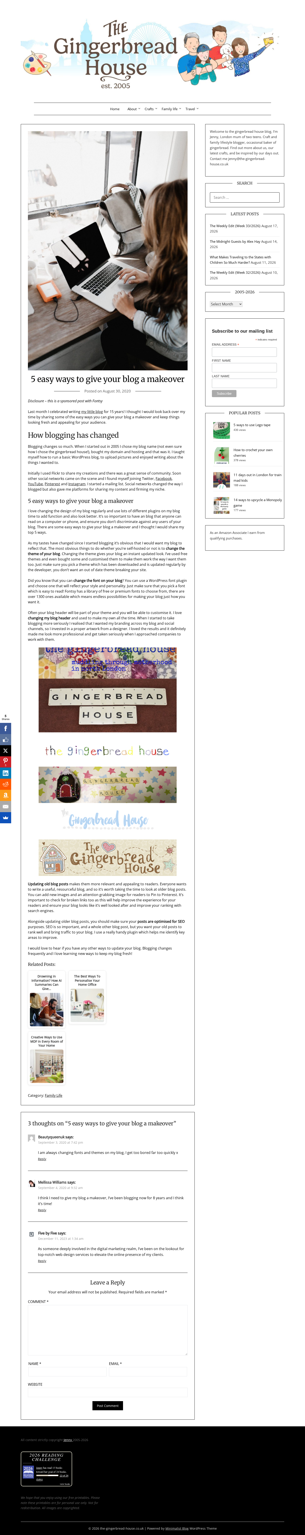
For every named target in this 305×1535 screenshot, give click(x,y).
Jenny (68, 1440)
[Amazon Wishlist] (5, 795)
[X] (5, 750)
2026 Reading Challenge (46, 1457)
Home (114, 109)
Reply (42, 1159)
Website (35, 1384)
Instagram (77, 483)
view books (65, 1483)
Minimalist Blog (177, 1528)
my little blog (92, 411)
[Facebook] (5, 728)
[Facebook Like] (5, 739)
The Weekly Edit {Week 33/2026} (235, 226)
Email (115, 1363)
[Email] (5, 806)
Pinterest (52, 483)
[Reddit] (5, 784)
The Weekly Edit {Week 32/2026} (235, 272)
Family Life (53, 1095)
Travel (190, 109)
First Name (221, 360)
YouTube (35, 483)
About (132, 109)
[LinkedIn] (5, 773)
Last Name (221, 376)
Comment (38, 1301)
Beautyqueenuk (51, 1137)
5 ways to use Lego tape (252, 425)
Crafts (149, 109)
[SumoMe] (5, 817)
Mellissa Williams (52, 1182)
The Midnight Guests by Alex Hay (235, 241)
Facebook (164, 478)
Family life (170, 109)
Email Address (225, 344)
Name (34, 1363)
